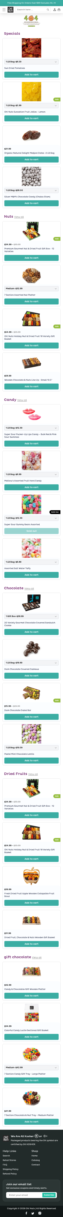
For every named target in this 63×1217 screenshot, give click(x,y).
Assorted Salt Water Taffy (17, 568)
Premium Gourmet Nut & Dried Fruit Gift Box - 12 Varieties (29, 250)
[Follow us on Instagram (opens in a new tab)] (39, 1213)
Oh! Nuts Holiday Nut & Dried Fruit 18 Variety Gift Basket (29, 337)
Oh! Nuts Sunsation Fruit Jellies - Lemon (24, 112)
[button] (4, 9)
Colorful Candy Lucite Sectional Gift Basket (26, 1030)
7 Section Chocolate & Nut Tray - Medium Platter (29, 1115)
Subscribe (49, 1195)
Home (34, 1156)
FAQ (5, 1165)
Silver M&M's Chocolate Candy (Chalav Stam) (27, 197)
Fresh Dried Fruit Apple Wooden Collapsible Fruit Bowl (29, 895)
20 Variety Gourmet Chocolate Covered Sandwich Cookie (29, 624)
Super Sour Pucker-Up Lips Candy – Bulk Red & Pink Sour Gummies (30, 436)
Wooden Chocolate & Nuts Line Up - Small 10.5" (28, 380)
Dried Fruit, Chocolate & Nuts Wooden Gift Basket (29, 937)
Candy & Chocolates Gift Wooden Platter (25, 989)
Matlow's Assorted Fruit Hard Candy (23, 481)
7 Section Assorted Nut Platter (19, 295)
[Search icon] (48, 10)
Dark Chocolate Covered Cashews (21, 669)
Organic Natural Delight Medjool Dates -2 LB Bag (29, 153)
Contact (36, 1165)
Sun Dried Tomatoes (14, 68)
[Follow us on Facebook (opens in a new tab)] (27, 1213)
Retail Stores (9, 1160)
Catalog (36, 1160)
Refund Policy (10, 1174)
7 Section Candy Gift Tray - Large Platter (25, 1074)
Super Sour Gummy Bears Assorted (22, 525)
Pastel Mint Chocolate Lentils (19, 754)
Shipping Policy (10, 1169)
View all (19, 217)
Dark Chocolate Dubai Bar (17, 710)
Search (6, 1156)
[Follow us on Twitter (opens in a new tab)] (33, 1213)
